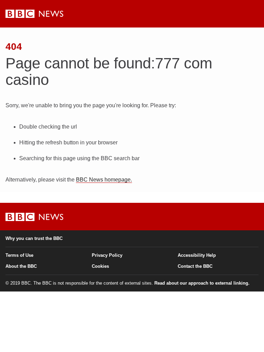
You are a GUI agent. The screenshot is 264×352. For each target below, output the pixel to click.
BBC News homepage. (104, 180)
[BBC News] (34, 14)
